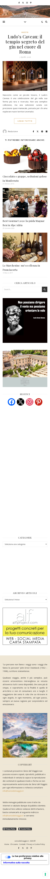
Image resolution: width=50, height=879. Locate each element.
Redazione (13, 131)
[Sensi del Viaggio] (25, 11)
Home (6, 844)
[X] (20, 401)
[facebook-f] (19, 2)
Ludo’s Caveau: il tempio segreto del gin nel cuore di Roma (25, 44)
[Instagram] (29, 401)
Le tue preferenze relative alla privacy (27, 857)
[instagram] (27, 2)
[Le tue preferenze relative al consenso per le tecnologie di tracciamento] (45, 874)
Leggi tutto (25, 121)
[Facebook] (11, 401)
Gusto (25, 32)
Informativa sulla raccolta (16, 862)
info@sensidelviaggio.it (13, 791)
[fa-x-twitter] (23, 2)
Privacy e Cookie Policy (36, 844)
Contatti (22, 844)
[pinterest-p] (30, 2)
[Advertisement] (23, 428)
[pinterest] (38, 401)
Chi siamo (14, 844)
